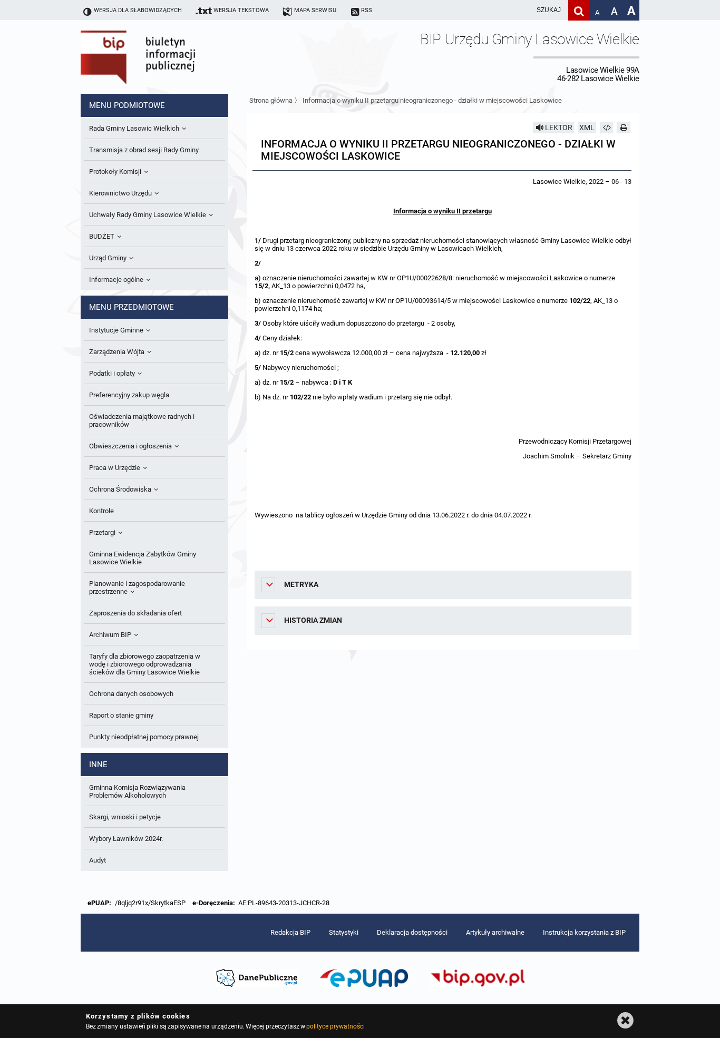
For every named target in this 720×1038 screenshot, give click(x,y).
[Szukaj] (578, 10)
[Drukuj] (623, 127)
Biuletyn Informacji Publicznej (168, 57)
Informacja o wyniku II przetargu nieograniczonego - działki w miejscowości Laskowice (432, 100)
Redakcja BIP (290, 932)
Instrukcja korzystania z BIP (584, 932)
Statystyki (343, 932)
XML (587, 127)
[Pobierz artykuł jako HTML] (607, 127)
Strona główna (271, 100)
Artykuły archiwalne (495, 932)
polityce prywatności (335, 1026)
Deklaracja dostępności (412, 932)
